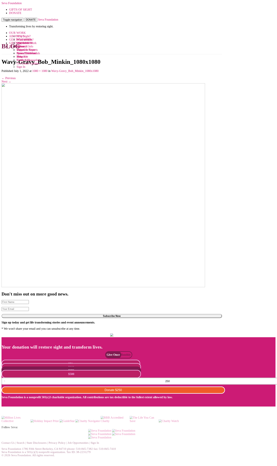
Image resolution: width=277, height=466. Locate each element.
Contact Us (8, 442)
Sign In (21, 66)
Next (6, 81)
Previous (9, 78)
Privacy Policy (57, 442)
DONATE (31, 19)
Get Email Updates (28, 63)
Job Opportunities (78, 442)
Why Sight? (24, 36)
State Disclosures (37, 442)
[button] (111, 354)
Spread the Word (27, 53)
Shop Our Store (26, 49)
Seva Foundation (12, 3)
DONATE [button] (15, 13)
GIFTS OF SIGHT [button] (20, 9)
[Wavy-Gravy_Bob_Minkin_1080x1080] (103, 286)
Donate (113, 390)
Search (20, 442)
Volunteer (22, 56)
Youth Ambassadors (28, 60)
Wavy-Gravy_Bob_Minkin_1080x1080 (75, 71)
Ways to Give (25, 43)
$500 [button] (71, 374)
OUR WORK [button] (17, 32)
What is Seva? (25, 39)
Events (21, 46)
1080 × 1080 (39, 71)
